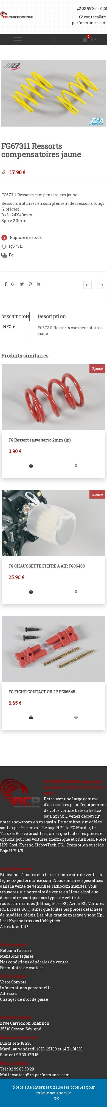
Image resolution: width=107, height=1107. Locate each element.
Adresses (8, 993)
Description (15, 316)
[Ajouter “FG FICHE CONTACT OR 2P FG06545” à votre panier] (31, 717)
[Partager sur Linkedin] (38, 284)
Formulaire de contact (21, 967)
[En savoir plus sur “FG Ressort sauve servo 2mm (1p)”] (31, 465)
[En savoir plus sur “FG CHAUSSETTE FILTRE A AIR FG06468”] (31, 591)
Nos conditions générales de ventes (34, 962)
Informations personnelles (27, 987)
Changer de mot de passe (24, 999)
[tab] (15, 316)
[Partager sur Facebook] (5, 284)
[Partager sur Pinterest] (30, 284)
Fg (11, 255)
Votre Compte (13, 982)
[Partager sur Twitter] (22, 284)
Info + (8, 326)
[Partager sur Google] (14, 284)
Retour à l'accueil (16, 950)
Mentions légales (17, 956)
